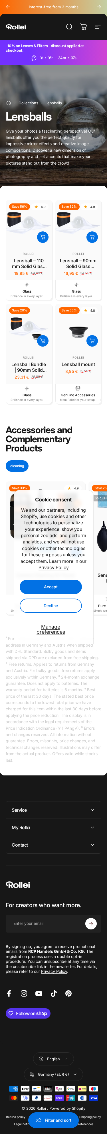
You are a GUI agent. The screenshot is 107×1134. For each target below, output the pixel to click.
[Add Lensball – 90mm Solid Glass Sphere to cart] (92, 237)
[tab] (17, 466)
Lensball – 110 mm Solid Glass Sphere (28, 266)
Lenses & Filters (34, 45)
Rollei (29, 253)
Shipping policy (90, 1117)
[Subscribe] (91, 923)
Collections (28, 103)
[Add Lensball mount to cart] (92, 341)
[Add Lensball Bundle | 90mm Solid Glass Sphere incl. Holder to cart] (43, 341)
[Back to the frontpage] (8, 103)
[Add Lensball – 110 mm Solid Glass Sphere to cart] (43, 237)
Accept (51, 586)
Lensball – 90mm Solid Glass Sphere (78, 266)
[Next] (99, 7)
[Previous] (8, 7)
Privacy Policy (54, 567)
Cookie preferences (79, 1124)
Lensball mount (78, 364)
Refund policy (15, 1117)
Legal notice (22, 1124)
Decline (51, 605)
